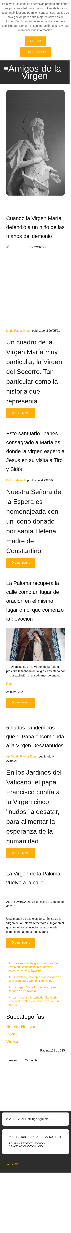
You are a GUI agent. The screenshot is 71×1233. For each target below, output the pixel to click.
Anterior (14, 1060)
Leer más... (22, 413)
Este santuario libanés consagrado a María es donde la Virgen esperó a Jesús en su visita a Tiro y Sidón (35, 451)
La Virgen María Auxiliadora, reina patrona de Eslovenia (32, 989)
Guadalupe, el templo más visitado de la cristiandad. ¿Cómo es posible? (34, 979)
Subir (14, 1164)
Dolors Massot (15, 480)
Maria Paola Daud (18, 330)
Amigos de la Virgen (34, 72)
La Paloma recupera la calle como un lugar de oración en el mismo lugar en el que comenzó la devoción (35, 601)
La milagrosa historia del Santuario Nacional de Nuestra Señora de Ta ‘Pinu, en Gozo (34, 1001)
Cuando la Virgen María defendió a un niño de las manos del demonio (35, 227)
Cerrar (35, 41)
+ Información (35, 52)
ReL (9, 683)
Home (12, 1033)
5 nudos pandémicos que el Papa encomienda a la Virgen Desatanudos (35, 736)
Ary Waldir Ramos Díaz (21, 756)
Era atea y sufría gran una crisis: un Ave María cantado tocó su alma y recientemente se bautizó (33, 967)
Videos (12, 1041)
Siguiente (31, 1060)
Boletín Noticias (21, 1026)
